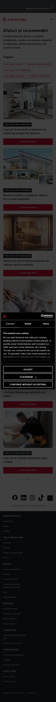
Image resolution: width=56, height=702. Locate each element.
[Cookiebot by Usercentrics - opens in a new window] (41, 316)
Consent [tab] (10, 323)
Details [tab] (28, 323)
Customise (26, 377)
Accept (28, 369)
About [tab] (46, 323)
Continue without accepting (28, 384)
